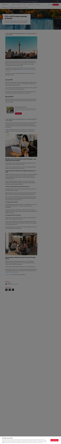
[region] (30, 440)
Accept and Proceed (54, 440)
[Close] (60, 438)
